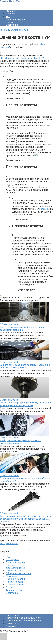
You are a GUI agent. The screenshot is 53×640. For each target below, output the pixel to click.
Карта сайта (12, 615)
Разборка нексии (15, 579)
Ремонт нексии (14, 581)
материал (44, 209)
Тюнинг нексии (14, 590)
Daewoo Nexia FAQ (10, 1)
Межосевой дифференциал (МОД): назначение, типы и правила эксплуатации (26, 404)
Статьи (9, 22)
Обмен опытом (14, 570)
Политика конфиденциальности (23, 617)
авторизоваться (9, 543)
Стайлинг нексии (15, 584)
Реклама (11, 626)
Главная (10, 11)
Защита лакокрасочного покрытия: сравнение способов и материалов (25, 366)
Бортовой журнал (15, 19)
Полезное (11, 576)
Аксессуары (12, 559)
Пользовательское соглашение (23, 620)
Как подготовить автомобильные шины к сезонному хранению (23, 328)
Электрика (12, 24)
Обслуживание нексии (18, 573)
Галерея (10, 13)
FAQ (8, 16)
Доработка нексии (16, 567)
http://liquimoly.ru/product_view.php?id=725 (22, 58)
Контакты (11, 623)
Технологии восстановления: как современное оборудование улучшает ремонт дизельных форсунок (26, 519)
